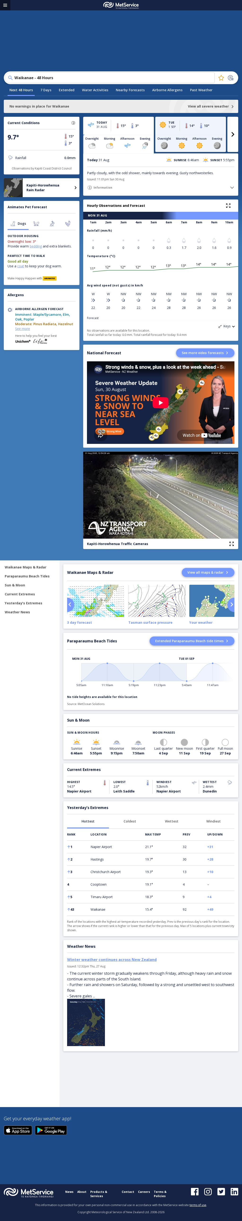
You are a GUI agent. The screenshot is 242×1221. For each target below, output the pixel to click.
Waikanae (98, 909)
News (69, 1192)
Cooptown (99, 884)
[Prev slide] (70, 605)
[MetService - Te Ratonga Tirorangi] (121, 5)
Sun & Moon (15, 585)
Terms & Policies (160, 1194)
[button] (73, 123)
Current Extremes (20, 594)
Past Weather (201, 90)
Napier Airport (101, 846)
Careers (144, 1192)
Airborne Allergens (167, 90)
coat (20, 266)
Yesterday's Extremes (23, 603)
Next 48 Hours (21, 90)
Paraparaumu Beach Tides (27, 576)
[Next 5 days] (232, 134)
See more (22, 328)
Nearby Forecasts (130, 90)
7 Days (45, 90)
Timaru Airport (102, 897)
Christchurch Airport (106, 872)
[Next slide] (230, 605)
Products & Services (98, 1194)
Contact (128, 1192)
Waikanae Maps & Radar (25, 567)
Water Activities (95, 90)
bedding (36, 246)
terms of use (198, 1205)
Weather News (17, 612)
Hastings (97, 859)
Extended (66, 90)
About (81, 1192)
